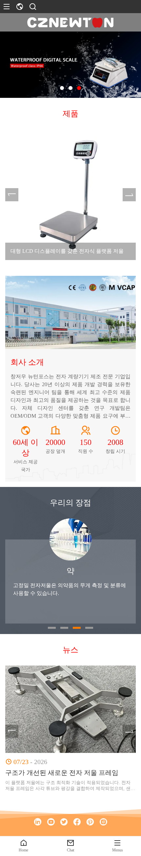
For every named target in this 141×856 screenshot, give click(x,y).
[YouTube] (51, 822)
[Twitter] (64, 822)
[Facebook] (77, 822)
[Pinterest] (90, 822)
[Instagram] (103, 822)
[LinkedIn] (38, 822)
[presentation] (11, 194)
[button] (62, 88)
